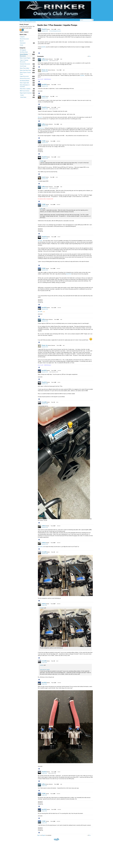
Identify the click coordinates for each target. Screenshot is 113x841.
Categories (22, 36)
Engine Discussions (24, 76)
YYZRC (44, 141)
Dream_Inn (45, 70)
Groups (21, 45)
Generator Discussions (25, 64)
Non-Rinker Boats (24, 52)
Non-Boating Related (24, 80)
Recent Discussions (24, 38)
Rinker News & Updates (25, 88)
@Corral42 (40, 546)
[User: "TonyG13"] (39, 29)
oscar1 (43, 96)
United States (23, 97)
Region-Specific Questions (26, 93)
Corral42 (44, 402)
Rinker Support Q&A (24, 82)
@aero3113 (68, 273)
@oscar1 (40, 117)
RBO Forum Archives (24, 90)
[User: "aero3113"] (39, 85)
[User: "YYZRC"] (39, 141)
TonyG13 (44, 29)
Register (26, 32)
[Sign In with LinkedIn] (23, 30)
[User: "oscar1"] (39, 97)
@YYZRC (40, 240)
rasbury (44, 525)
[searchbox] (86, 20)
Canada (22, 95)
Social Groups (23, 66)
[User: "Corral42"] (39, 402)
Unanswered (22, 43)
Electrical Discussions (25, 78)
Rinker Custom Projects (25, 58)
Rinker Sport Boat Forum (25, 70)
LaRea (43, 59)
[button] (39, 53)
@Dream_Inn (41, 128)
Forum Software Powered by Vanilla (56, 839)
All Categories (23, 50)
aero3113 (44, 84)
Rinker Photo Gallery (24, 68)
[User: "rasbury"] (39, 526)
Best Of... (22, 40)
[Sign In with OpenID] (20, 30)
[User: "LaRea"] (39, 59)
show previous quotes (45, 669)
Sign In (21, 32)
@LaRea (43, 46)
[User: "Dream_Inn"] (39, 70)
